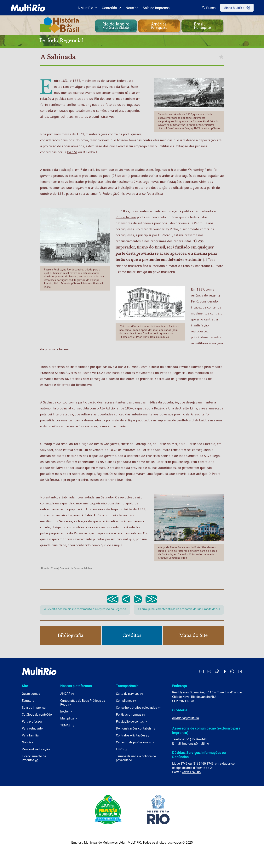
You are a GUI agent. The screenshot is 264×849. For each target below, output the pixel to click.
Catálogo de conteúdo (37, 714)
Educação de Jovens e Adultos (76, 568)
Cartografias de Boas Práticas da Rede (82, 702)
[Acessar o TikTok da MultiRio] (217, 671)
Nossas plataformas (76, 686)
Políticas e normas (129, 714)
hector (65, 711)
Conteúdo (109, 8)
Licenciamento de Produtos (34, 758)
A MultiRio (85, 8)
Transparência (127, 686)
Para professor (32, 721)
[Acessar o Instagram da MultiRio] (209, 671)
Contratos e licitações (131, 735)
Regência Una (164, 408)
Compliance (124, 700)
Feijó (194, 301)
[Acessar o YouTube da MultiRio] (201, 671)
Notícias (132, 8)
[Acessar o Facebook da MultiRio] (224, 671)
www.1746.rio (191, 772)
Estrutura (28, 700)
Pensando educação (36, 749)
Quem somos (31, 694)
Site (25, 686)
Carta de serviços (128, 694)
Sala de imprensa (34, 707)
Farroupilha (142, 443)
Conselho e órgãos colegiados (137, 707)
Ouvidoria (179, 710)
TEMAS (65, 725)
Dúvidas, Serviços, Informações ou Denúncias (199, 755)
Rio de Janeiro (126, 217)
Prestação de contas (130, 721)
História (45, 568)
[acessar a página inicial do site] (27, 8)
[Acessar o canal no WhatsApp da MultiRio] (232, 671)
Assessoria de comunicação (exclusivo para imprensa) (206, 730)
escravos (46, 384)
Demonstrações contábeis (134, 728)
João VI (72, 152)
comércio (102, 110)
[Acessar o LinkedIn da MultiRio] (240, 671)
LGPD (120, 749)
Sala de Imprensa (156, 8)
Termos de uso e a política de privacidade (136, 758)
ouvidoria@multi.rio (185, 718)
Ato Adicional (109, 408)
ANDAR (65, 694)
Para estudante (32, 728)
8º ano (54, 568)
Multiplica (67, 718)
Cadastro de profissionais (134, 742)
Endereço (179, 686)
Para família (30, 735)
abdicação (66, 169)
